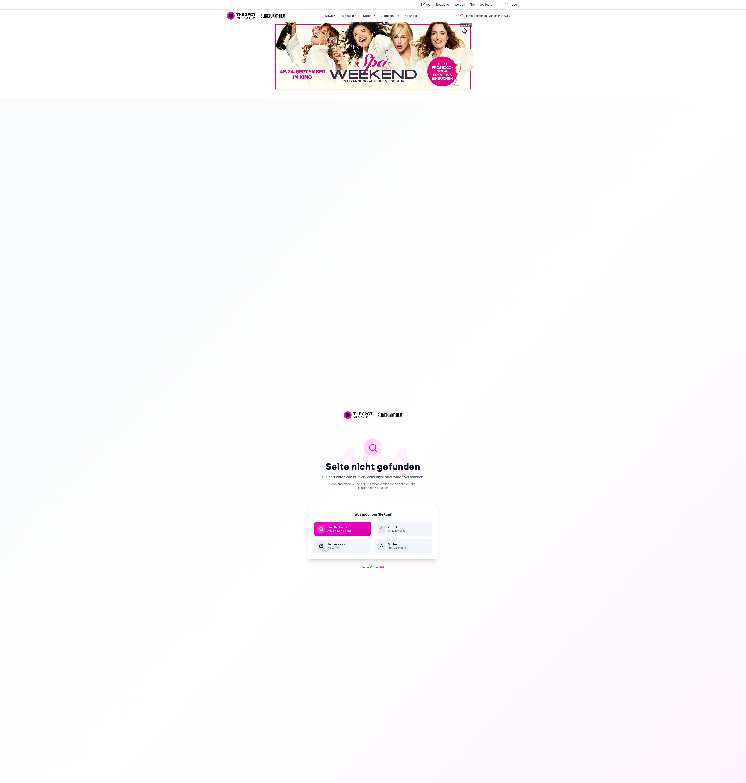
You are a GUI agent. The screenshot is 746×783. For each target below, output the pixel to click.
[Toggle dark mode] (506, 5)
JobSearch (486, 4)
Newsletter (443, 4)
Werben (460, 4)
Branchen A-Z (390, 15)
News (329, 15)
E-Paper (426, 4)
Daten (367, 15)
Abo (472, 4)
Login (515, 4)
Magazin (348, 15)
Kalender (411, 15)
